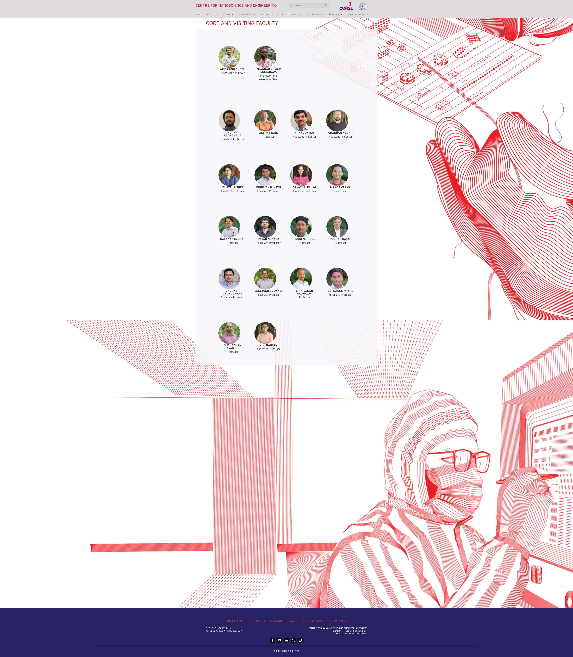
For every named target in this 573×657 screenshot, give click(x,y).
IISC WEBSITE (275, 621)
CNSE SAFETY (234, 621)
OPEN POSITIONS (316, 621)
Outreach (334, 14)
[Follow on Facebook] (272, 640)
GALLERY (295, 621)
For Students (246, 14)
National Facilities (270, 14)
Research (293, 14)
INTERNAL (255, 621)
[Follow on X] (293, 640)
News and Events (356, 14)
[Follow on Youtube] (279, 640)
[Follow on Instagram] (300, 640)
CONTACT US (340, 621)
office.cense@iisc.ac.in (218, 628)
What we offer (313, 14)
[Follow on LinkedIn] (286, 640)
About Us (210, 14)
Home (198, 14)
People (227, 14)
